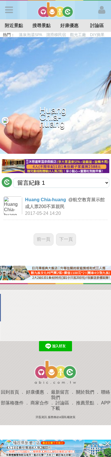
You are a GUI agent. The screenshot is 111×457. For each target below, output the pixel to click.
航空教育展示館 (89, 199)
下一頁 (66, 239)
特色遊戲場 (57, 34)
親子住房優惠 (81, 34)
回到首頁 (10, 392)
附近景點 (14, 25)
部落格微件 (12, 402)
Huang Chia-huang (45, 199)
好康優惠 (69, 25)
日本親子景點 (31, 34)
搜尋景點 (41, 25)
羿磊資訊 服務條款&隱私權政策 (55, 417)
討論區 (62, 402)
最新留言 (60, 392)
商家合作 (39, 402)
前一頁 (43, 239)
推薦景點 (85, 402)
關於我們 (85, 392)
